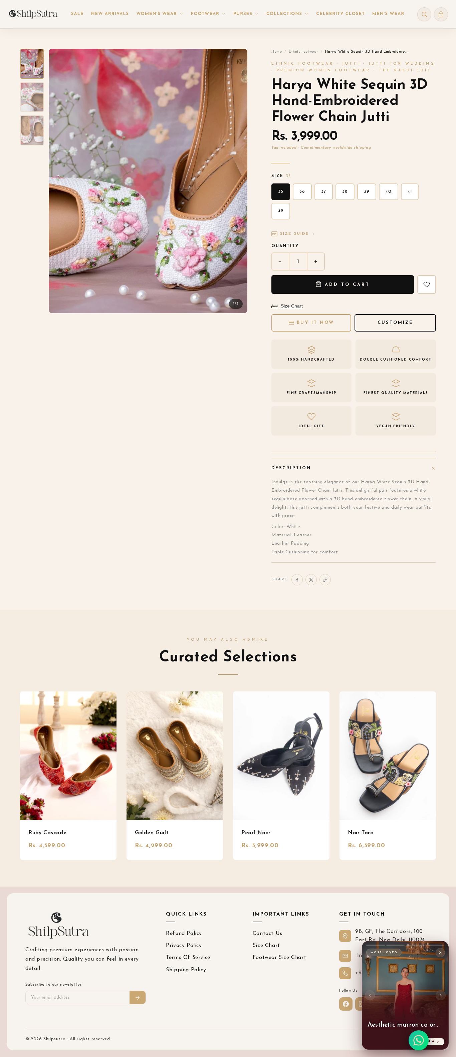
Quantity (285, 246)
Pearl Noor (256, 833)
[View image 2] (32, 97)
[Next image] (236, 181)
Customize (395, 323)
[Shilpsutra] (33, 14)
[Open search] (424, 14)
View (430, 1041)
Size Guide (294, 234)
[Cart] (441, 14)
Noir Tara (361, 833)
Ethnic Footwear (303, 52)
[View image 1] (32, 64)
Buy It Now (315, 323)
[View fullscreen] (237, 59)
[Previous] (370, 995)
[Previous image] (59, 181)
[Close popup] (440, 952)
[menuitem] (77, 14)
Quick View (68, 755)
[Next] (441, 995)
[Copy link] (325, 579)
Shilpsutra (55, 1039)
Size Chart (292, 306)
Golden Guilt (152, 833)
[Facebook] (297, 579)
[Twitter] (311, 579)
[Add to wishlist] (426, 284)
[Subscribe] (138, 997)
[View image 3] (32, 130)
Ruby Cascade (47, 833)
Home (276, 52)
